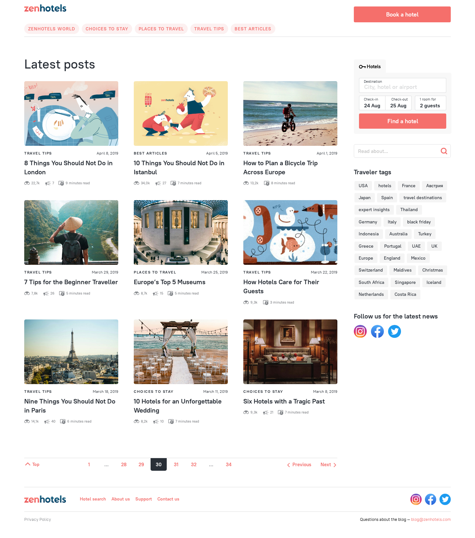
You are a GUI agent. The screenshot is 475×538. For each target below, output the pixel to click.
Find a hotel (402, 121)
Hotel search (93, 499)
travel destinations (423, 197)
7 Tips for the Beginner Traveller (71, 282)
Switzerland (371, 270)
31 (176, 464)
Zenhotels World (51, 29)
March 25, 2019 (214, 272)
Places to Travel (161, 29)
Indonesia (369, 234)
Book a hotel (402, 14)
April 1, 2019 (327, 153)
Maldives (403, 270)
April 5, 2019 (217, 153)
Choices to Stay (107, 29)
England (392, 258)
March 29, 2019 (105, 272)
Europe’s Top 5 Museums (170, 282)
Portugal (392, 246)
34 (228, 464)
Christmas (432, 270)
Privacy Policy (37, 519)
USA (363, 185)
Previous (301, 464)
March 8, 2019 (325, 391)
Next (326, 464)
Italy (392, 222)
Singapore (405, 282)
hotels (384, 185)
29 (141, 464)
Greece (366, 246)
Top (35, 464)
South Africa (371, 282)
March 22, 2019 (324, 272)
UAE (416, 246)
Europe (366, 258)
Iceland (434, 282)
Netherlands (371, 294)
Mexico (418, 258)
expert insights (374, 209)
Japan (365, 197)
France (409, 185)
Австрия (434, 185)
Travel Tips (209, 29)
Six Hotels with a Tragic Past (284, 401)
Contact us (168, 499)
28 (124, 464)
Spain (387, 197)
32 (193, 464)
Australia (398, 234)
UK (434, 246)
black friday (419, 222)
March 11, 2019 (215, 391)
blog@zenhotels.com (431, 519)
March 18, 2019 (105, 391)
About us (120, 499)
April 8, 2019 (107, 153)
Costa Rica (405, 294)
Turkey (424, 234)
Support (143, 499)
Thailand (409, 209)
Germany (368, 222)
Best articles (253, 29)
